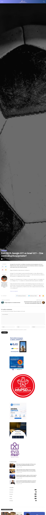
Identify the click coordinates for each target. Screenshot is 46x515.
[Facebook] (2, 266)
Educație (11, 494)
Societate (11, 500)
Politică (11, 498)
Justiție (11, 496)
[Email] (5, 269)
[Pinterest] (2, 269)
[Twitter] (5, 266)
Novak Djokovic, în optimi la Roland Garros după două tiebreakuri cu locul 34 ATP (4, 285)
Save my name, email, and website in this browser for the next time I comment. (14, 329)
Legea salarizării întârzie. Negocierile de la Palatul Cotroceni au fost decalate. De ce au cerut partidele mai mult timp (26, 471)
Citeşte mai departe (14, 291)
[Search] (44, 1)
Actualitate (4, 250)
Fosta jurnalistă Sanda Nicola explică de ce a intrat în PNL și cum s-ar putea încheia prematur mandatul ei (26, 481)
